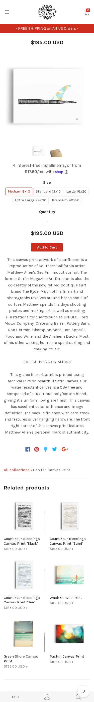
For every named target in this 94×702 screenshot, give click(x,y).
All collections (17, 470)
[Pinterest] (36, 449)
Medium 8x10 (19, 191)
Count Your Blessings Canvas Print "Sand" (68, 540)
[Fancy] (45, 449)
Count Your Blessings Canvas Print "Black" (22, 540)
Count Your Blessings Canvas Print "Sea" (22, 599)
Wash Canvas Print (66, 597)
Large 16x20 (76, 191)
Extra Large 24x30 (30, 200)
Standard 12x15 (48, 191)
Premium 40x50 (65, 200)
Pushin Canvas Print (67, 656)
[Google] (65, 449)
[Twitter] (54, 449)
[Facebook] (27, 449)
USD (15, 697)
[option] (47, 97)
